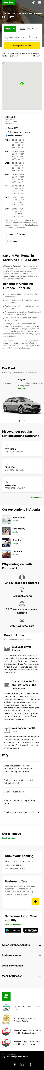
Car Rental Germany (14, 55)
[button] (22, 84)
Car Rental (4, 55)
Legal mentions (8, 1056)
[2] (24, 421)
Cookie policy (22, 1056)
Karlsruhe (26, 54)
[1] (20, 421)
